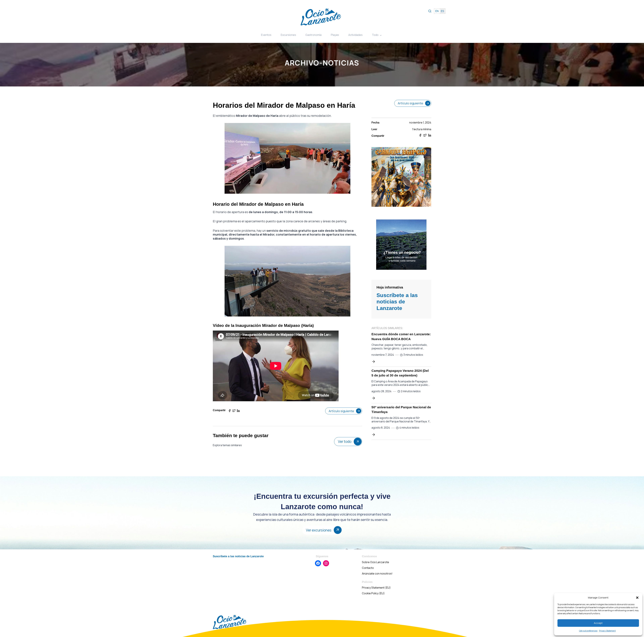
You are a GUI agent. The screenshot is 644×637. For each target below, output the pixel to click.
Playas (335, 35)
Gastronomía (313, 35)
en (437, 11)
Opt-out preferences (588, 630)
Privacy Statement (607, 630)
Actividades (355, 35)
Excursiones (288, 35)
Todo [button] (375, 35)
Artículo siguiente (341, 411)
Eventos (266, 35)
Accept (598, 623)
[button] (637, 597)
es (442, 11)
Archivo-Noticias (322, 63)
